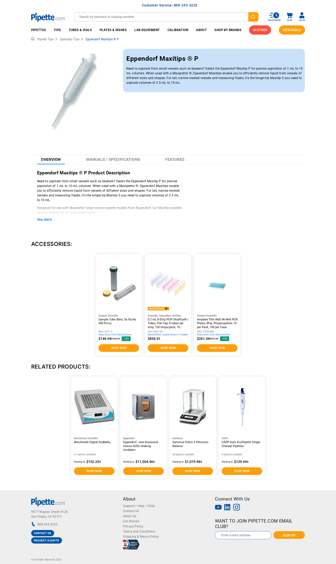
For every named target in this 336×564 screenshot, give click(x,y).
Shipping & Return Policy (141, 536)
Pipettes (38, 30)
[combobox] (166, 17)
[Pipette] (48, 17)
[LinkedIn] (227, 508)
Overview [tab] (51, 159)
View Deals (292, 30)
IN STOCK (260, 30)
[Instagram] (236, 508)
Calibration (178, 30)
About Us (129, 516)
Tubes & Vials (80, 30)
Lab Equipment (147, 30)
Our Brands (131, 521)
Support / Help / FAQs (139, 506)
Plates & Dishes (113, 30)
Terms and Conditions (139, 531)
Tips (57, 30)
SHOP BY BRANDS (227, 30)
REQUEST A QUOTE (46, 540)
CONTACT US (42, 533)
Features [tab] (174, 159)
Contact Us (131, 511)
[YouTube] (218, 508)
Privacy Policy (133, 526)
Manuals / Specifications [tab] (113, 159)
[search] (253, 17)
